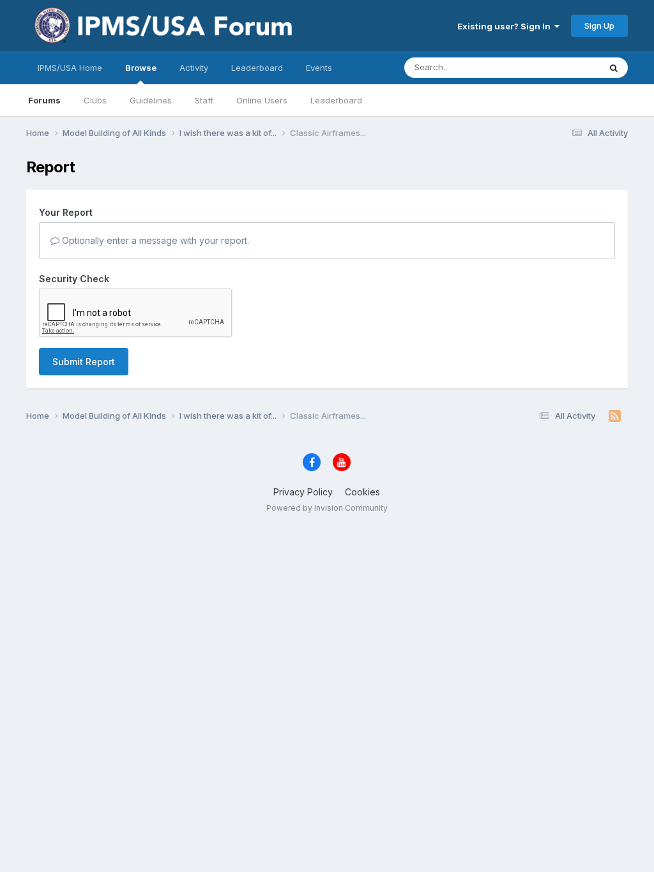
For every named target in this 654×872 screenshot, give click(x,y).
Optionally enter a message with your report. (154, 240)
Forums (44, 100)
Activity (193, 68)
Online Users (261, 100)
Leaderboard (336, 100)
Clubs (95, 100)
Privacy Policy (303, 491)
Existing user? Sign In (505, 26)
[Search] (614, 67)
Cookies (362, 491)
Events (319, 68)
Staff (204, 100)
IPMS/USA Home (70, 68)
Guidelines (151, 100)
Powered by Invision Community (327, 508)
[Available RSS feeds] (615, 416)
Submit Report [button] (83, 361)
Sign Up (599, 25)
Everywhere (560, 67)
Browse (140, 68)
